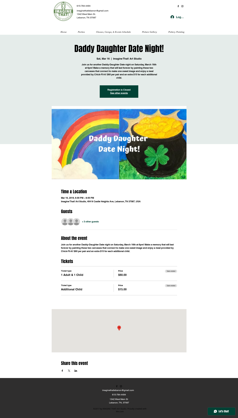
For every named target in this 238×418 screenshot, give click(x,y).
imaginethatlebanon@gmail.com (92, 10)
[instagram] (182, 6)
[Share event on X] (69, 371)
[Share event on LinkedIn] (76, 371)
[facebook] (178, 6)
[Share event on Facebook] (62, 371)
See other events (119, 93)
